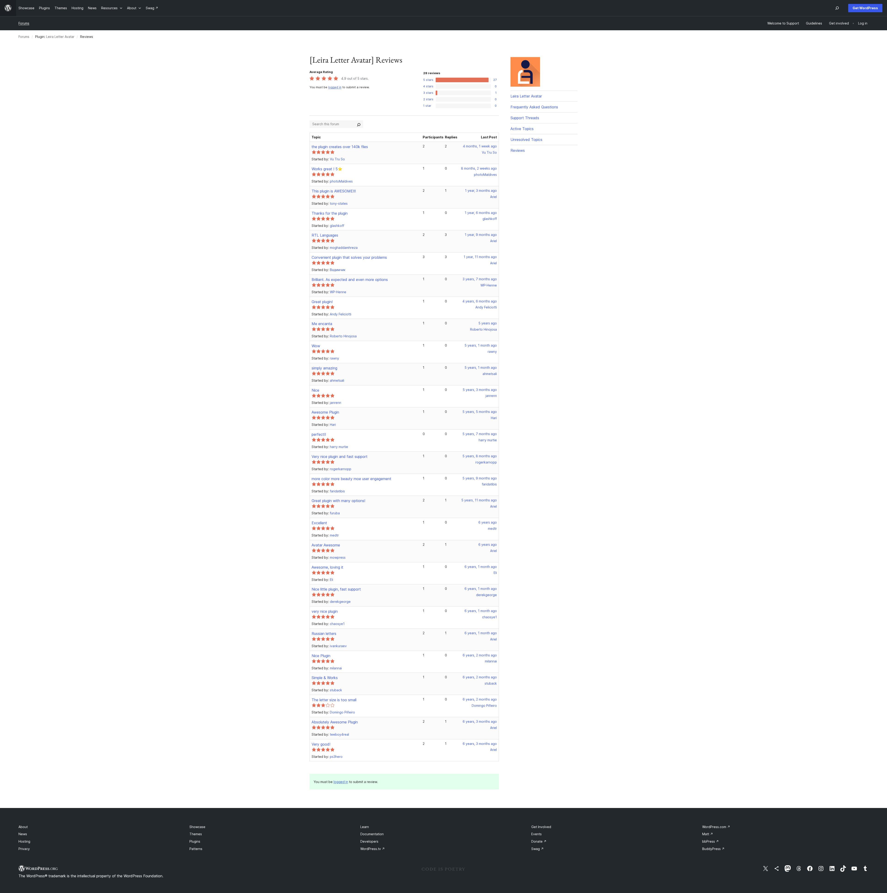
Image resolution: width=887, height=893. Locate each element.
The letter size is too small (334, 700)
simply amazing (324, 368)
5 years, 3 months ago (480, 390)
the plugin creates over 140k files (340, 146)
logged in (334, 87)
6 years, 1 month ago (481, 567)
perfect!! (319, 434)
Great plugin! (322, 301)
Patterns (195, 849)
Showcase (197, 827)
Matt (707, 834)
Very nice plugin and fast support (340, 456)
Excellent (319, 523)
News (22, 834)
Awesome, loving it (327, 567)
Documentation (372, 834)
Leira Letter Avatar (60, 37)
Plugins (194, 841)
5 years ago (487, 323)
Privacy (24, 849)
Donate (539, 841)
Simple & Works (325, 677)
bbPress (710, 841)
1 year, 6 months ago (481, 213)
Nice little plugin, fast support (336, 589)
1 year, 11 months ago (480, 257)
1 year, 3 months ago (481, 190)
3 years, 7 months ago (480, 279)
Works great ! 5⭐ (327, 169)
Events (536, 834)
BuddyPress (713, 849)
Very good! (321, 744)
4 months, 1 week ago (480, 146)
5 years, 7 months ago (479, 434)
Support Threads (524, 118)
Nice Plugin (321, 655)
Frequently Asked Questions (534, 107)
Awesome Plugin (325, 412)
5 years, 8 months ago (479, 456)
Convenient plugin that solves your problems (349, 257)
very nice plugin (325, 611)
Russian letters (324, 633)
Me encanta (322, 323)
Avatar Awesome (326, 545)
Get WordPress (865, 8)
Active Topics (522, 128)
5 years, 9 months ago (479, 478)
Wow (316, 346)
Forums (23, 23)
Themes (195, 834)
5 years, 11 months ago (479, 500)
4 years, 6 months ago (479, 301)
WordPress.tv (372, 849)
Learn (364, 827)
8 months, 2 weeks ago (479, 168)
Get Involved (541, 827)
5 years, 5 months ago (479, 412)
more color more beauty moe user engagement (351, 478)
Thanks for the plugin (330, 213)
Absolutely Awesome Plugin (335, 722)
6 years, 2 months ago (480, 655)
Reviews (517, 150)
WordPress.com (716, 827)
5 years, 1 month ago (481, 345)
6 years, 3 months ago (480, 721)
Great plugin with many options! (338, 500)
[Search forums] (358, 124)
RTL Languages (325, 235)
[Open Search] (837, 8)
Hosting (24, 841)
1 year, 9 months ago (481, 235)
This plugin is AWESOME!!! (334, 191)
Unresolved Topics (526, 139)
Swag (537, 849)
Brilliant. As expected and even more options (350, 279)
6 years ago (487, 522)
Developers (369, 841)
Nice (315, 390)
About (23, 827)
